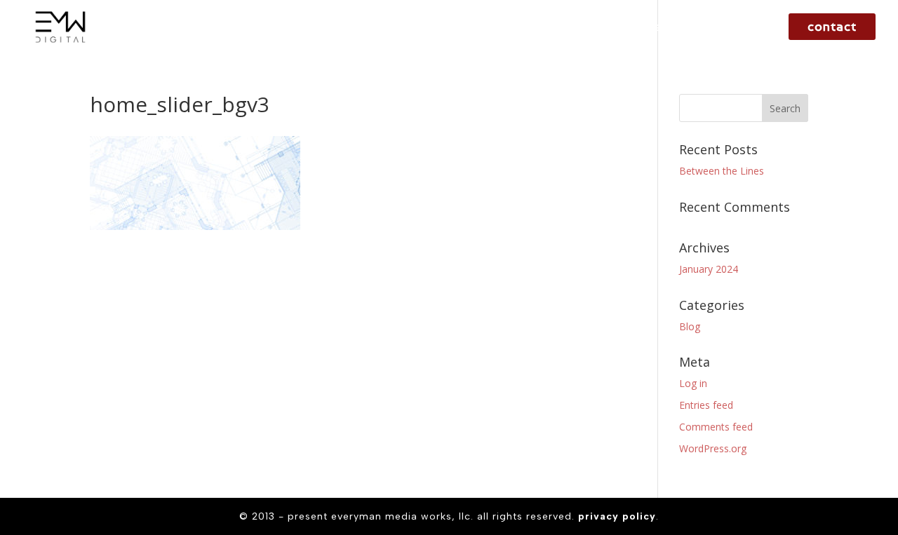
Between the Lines (721, 170)
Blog (689, 326)
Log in (693, 383)
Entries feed (706, 405)
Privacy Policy (617, 516)
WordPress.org (712, 448)
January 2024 (708, 269)
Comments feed (716, 426)
